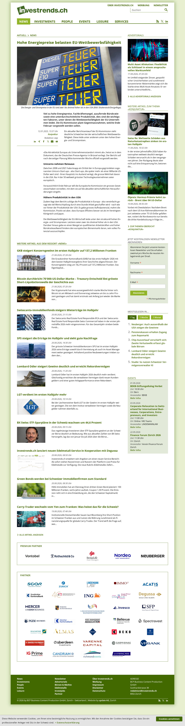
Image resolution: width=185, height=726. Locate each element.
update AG (104, 700)
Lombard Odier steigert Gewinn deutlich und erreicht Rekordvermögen (149, 354)
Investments (44, 21)
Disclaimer (97, 687)
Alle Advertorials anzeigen (145, 96)
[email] (51, 142)
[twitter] (47, 142)
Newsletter (161, 5)
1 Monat (157, 317)
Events (84, 21)
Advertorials (136, 35)
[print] (55, 142)
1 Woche (144, 317)
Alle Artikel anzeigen (31, 534)
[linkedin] (33, 142)
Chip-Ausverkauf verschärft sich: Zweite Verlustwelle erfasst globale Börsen (149, 343)
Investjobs (60, 690)
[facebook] (42, 142)
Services (121, 21)
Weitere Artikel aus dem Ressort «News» (42, 243)
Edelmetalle (61, 687)
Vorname (135, 262)
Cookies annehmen (169, 719)
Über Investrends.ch (120, 5)
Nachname (136, 272)
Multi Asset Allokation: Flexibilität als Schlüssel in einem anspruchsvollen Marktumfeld (147, 67)
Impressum (98, 684)
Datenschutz (98, 690)
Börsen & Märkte (63, 684)
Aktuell (22, 35)
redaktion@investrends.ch (143, 690)
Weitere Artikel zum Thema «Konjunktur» (144, 108)
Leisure (102, 21)
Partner (25, 575)
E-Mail (134, 282)
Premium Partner (31, 546)
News (23, 21)
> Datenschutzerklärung (67, 722)
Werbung (143, 5)
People (67, 21)
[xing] (38, 142)
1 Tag (132, 317)
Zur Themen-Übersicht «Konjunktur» (141, 228)
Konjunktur (53, 134)
